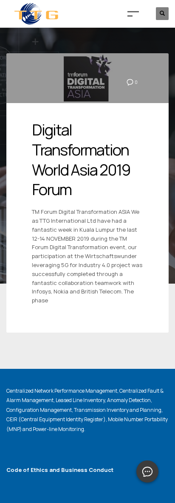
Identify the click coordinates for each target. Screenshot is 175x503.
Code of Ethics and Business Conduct (59, 470)
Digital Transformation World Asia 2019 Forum (81, 159)
